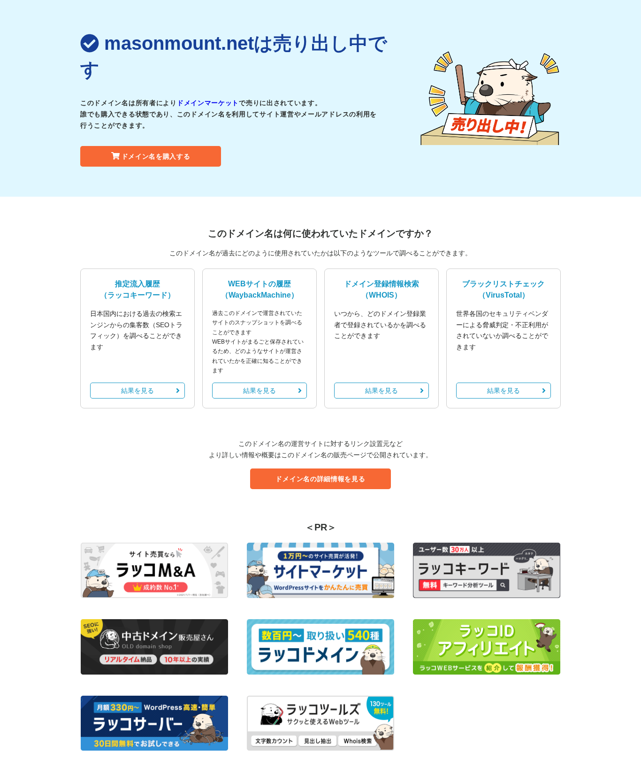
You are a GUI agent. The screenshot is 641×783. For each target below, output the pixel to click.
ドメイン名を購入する (156, 156)
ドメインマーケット (208, 103)
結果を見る (137, 390)
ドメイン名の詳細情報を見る (320, 479)
